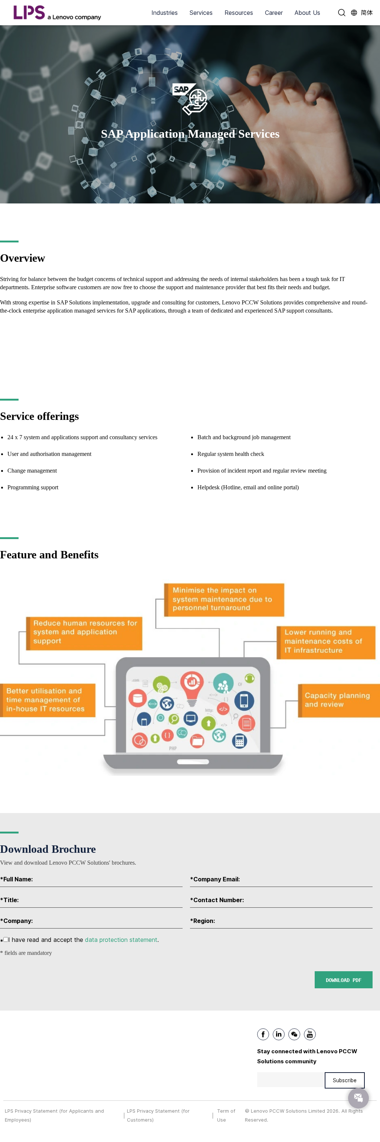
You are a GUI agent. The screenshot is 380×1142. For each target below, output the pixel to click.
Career (274, 12)
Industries (164, 12)
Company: (16, 920)
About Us (307, 12)
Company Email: (215, 879)
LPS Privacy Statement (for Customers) (158, 1115)
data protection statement (121, 939)
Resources (239, 12)
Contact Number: (217, 900)
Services (201, 12)
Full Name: (16, 879)
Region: (202, 920)
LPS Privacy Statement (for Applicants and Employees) (54, 1115)
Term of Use (226, 1115)
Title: (9, 900)
